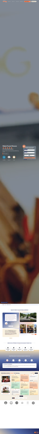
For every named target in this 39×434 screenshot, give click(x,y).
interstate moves (7, 333)
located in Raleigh (12, 331)
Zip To (31, 155)
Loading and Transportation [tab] (19, 362)
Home (3, 304)
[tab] (13, 398)
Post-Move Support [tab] (31, 361)
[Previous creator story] (1, 390)
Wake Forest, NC (9, 304)
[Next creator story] (10, 390)
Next (35, 334)
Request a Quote (16, 366)
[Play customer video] (5, 379)
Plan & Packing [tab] (13, 361)
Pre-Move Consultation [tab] (7, 361)
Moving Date (26, 149)
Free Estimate (27, 1)
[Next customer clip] (10, 379)
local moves (13, 332)
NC (5, 304)
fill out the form (9, 365)
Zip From (26, 155)
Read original (17, 394)
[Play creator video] (5, 389)
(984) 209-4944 (34, 1)
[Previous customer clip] (1, 379)
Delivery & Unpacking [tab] (25, 361)
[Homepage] (4, 1)
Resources (17, 1)
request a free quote (20, 423)
